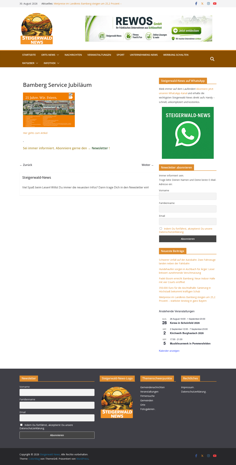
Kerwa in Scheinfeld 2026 (185, 323)
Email (162, 215)
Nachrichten (73, 54)
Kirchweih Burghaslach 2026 (187, 333)
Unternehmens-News (144, 54)
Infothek (50, 63)
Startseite (29, 54)
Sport (120, 54)
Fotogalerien (147, 409)
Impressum (187, 387)
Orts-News (48, 54)
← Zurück (26, 165)
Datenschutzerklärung (193, 391)
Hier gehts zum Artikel (35, 133)
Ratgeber (28, 63)
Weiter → (148, 165)
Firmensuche (147, 396)
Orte (142, 404)
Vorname (164, 190)
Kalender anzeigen (169, 350)
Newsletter (100, 148)
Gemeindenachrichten (152, 387)
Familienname (167, 203)
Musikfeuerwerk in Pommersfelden (190, 343)
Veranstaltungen (99, 54)
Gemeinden (146, 400)
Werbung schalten (175, 54)
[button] (57, 54)
